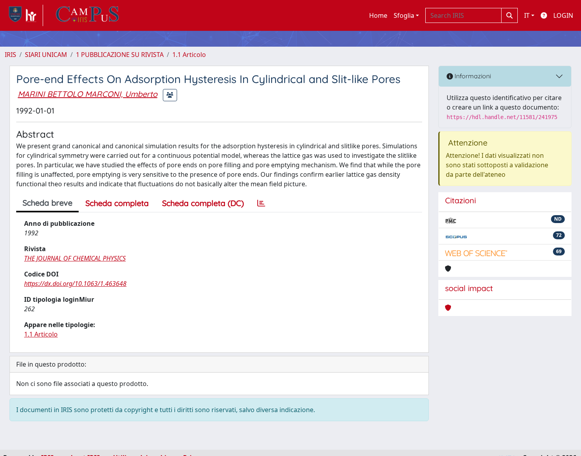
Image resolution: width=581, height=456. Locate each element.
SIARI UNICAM (46, 54)
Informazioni (472, 76)
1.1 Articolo (189, 54)
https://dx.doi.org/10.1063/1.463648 (75, 283)
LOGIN (563, 15)
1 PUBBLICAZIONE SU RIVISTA (120, 54)
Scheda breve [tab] (47, 203)
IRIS (10, 54)
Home (378, 15)
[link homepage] (24, 15)
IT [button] (527, 15)
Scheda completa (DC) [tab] (203, 203)
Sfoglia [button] (404, 15)
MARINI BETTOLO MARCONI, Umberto (87, 94)
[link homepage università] (87, 15)
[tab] (261, 203)
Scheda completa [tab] (117, 203)
